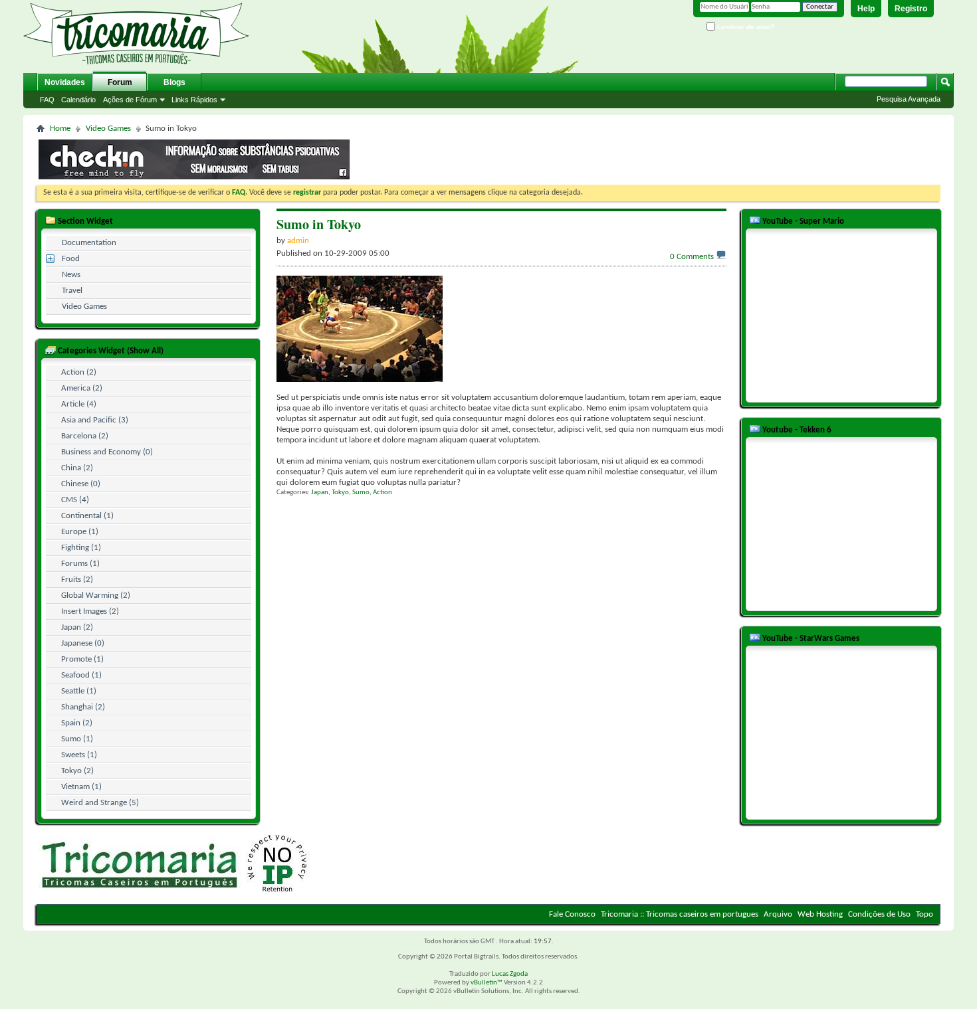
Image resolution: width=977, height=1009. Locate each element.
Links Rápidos (194, 100)
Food (71, 258)
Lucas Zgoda (510, 974)
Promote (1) (82, 659)
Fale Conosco (572, 914)
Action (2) (78, 372)
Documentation (89, 242)
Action (382, 492)
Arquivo (778, 914)
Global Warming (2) (95, 595)
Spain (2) (76, 723)
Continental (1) (87, 515)
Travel (72, 290)
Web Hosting (820, 914)
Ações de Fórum (130, 100)
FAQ (47, 100)
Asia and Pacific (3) (94, 420)
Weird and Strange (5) (100, 802)
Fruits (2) (77, 579)
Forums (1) (80, 563)
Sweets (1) (79, 755)
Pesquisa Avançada (908, 99)
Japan (319, 492)
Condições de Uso (879, 914)
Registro (911, 8)
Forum (120, 82)
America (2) (81, 388)
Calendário (78, 100)
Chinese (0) (80, 484)
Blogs (174, 82)
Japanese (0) (82, 643)
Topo (924, 914)
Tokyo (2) (77, 771)
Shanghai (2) (83, 707)
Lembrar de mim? (744, 27)
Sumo (361, 492)
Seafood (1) (81, 675)
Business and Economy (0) (107, 452)
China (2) (77, 468)
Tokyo (340, 492)
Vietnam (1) (81, 786)
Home (60, 128)
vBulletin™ (486, 982)
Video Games (108, 128)
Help (866, 8)
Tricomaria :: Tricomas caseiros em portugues (679, 914)
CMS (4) (75, 500)
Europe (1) (79, 531)
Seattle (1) (78, 691)
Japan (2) (77, 627)
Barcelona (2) (84, 436)
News (71, 274)
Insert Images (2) (90, 611)
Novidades (65, 82)
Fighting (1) (81, 547)
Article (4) (78, 404)
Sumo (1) (77, 739)
